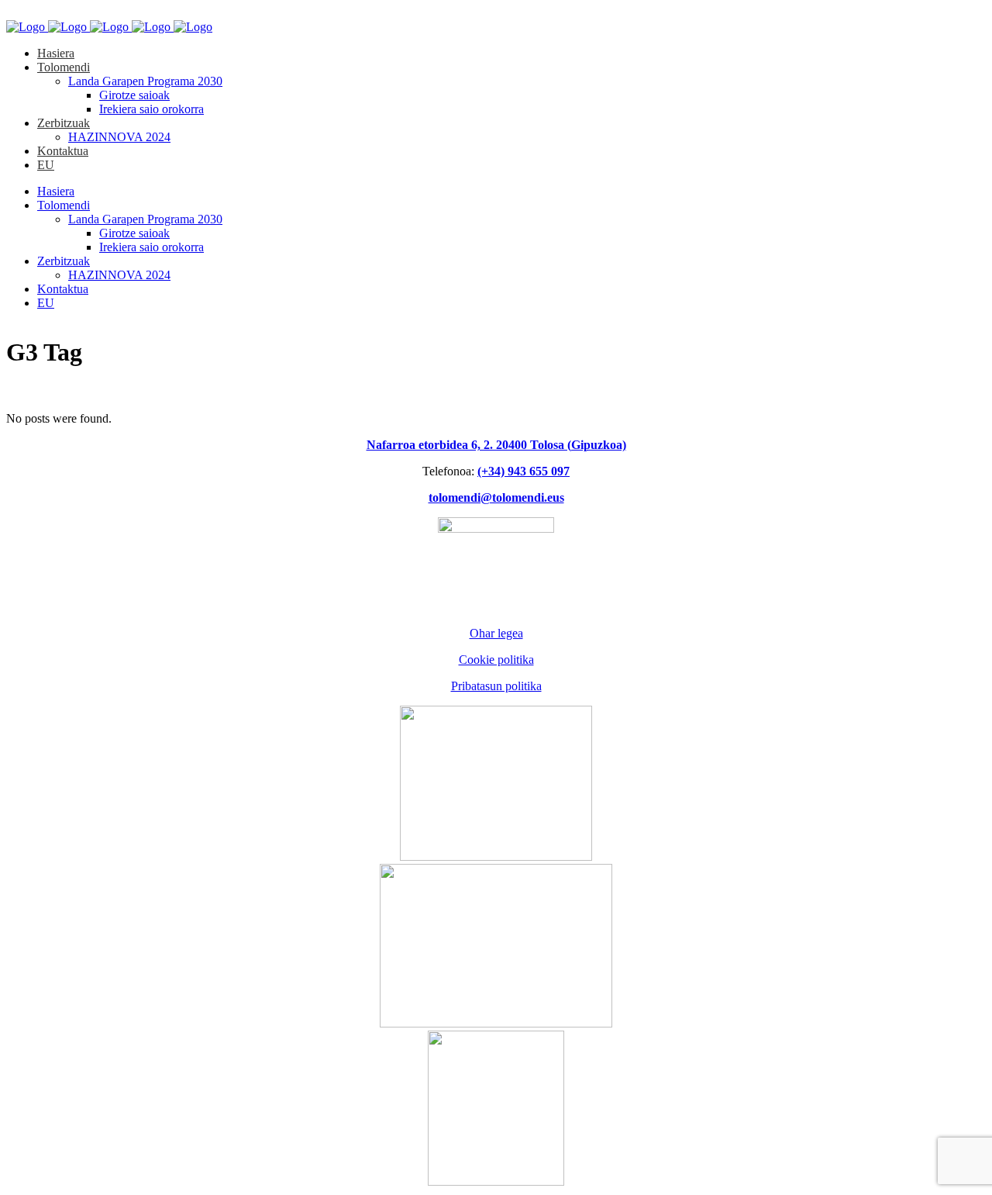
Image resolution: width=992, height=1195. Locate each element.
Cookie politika (496, 659)
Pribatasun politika (496, 685)
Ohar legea (496, 633)
